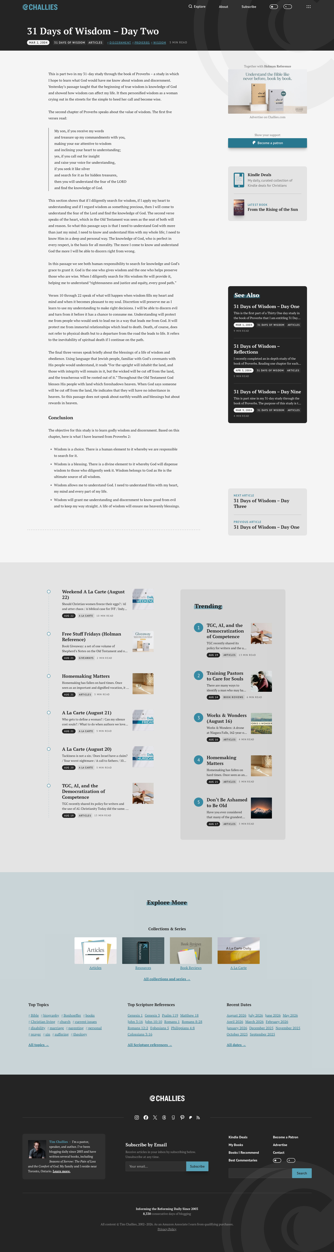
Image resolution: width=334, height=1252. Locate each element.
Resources (143, 967)
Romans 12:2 (138, 1028)
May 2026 (290, 1015)
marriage (57, 1028)
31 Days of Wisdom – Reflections (257, 349)
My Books (236, 1145)
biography (51, 1015)
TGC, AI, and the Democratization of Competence (83, 791)
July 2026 (255, 1015)
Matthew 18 (189, 1015)
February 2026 (277, 1021)
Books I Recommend (244, 1152)
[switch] (274, 6)
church (65, 1022)
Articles (96, 42)
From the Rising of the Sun (273, 209)
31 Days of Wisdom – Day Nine (267, 391)
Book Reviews (191, 967)
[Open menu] (308, 7)
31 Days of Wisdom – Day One (266, 306)
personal (95, 1028)
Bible (35, 1015)
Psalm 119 (170, 1015)
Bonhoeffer (72, 1015)
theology (80, 1034)
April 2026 (235, 1021)
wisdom (159, 42)
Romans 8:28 (192, 1022)
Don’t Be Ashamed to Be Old (227, 802)
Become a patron (270, 143)
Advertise (280, 1145)
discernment (120, 42)
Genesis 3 (152, 1015)
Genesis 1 (135, 1015)
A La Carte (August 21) (87, 712)
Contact (278, 1152)
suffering (62, 1034)
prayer (36, 1034)
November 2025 (288, 1028)
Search (302, 1173)
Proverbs (142, 42)
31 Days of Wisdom (69, 42)
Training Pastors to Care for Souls (225, 676)
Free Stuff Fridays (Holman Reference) (91, 636)
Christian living (43, 1022)
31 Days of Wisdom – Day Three (261, 503)
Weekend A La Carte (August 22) (93, 594)
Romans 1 (172, 1022)
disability (38, 1028)
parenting (76, 1028)
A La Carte (238, 967)
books (90, 1015)
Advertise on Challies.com (267, 117)
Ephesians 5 (159, 1028)
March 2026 (254, 1021)
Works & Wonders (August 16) (227, 718)
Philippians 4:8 (183, 1028)
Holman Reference (277, 66)
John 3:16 (135, 1022)
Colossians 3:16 (140, 1034)
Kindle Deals (270, 180)
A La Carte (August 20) (87, 749)
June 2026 (273, 1015)
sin (47, 1034)
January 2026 (237, 1028)
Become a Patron (285, 1137)
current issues (86, 1022)
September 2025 (262, 1034)
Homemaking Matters (86, 676)
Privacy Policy (167, 1229)
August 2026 (236, 1015)
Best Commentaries (243, 1160)
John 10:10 (153, 1022)
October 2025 (237, 1034)
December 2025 (261, 1028)
